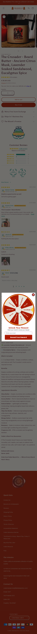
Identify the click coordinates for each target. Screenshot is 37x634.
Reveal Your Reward (18, 337)
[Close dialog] (33, 294)
